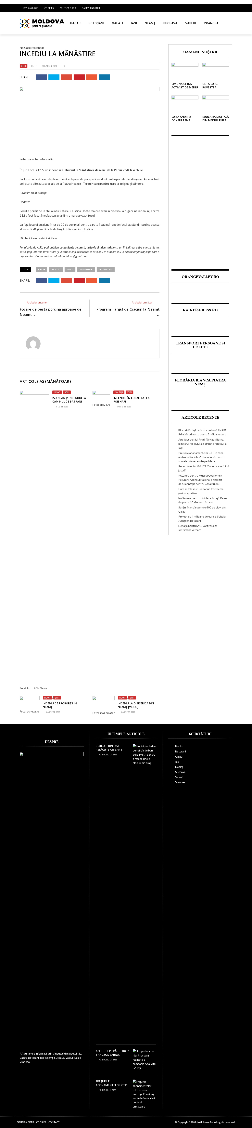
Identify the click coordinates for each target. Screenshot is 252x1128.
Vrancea (211, 23)
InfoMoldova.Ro (33, 247)
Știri (129, 392)
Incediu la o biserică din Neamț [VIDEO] (136, 705)
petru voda (105, 269)
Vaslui (190, 23)
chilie (41, 269)
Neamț (150, 23)
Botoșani (96, 23)
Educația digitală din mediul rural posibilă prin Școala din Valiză (215, 122)
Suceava (170, 23)
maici (70, 269)
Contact (54, 1122)
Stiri (23, 66)
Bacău (75, 23)
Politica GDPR (67, 7)
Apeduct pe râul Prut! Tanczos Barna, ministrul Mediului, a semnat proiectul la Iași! (202, 443)
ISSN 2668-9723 (30, 7)
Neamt (57, 392)
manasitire (86, 269)
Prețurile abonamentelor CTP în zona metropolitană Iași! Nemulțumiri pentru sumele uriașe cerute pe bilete (201, 457)
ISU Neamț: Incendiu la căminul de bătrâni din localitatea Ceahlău (69, 403)
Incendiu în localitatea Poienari (131, 399)
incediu (56, 269)
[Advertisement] (200, 199)
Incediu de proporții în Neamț (60, 705)
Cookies (49, 7)
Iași (134, 23)
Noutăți (119, 392)
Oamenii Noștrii (91, 7)
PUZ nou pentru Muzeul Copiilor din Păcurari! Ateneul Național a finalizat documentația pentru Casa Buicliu (200, 479)
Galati (117, 23)
